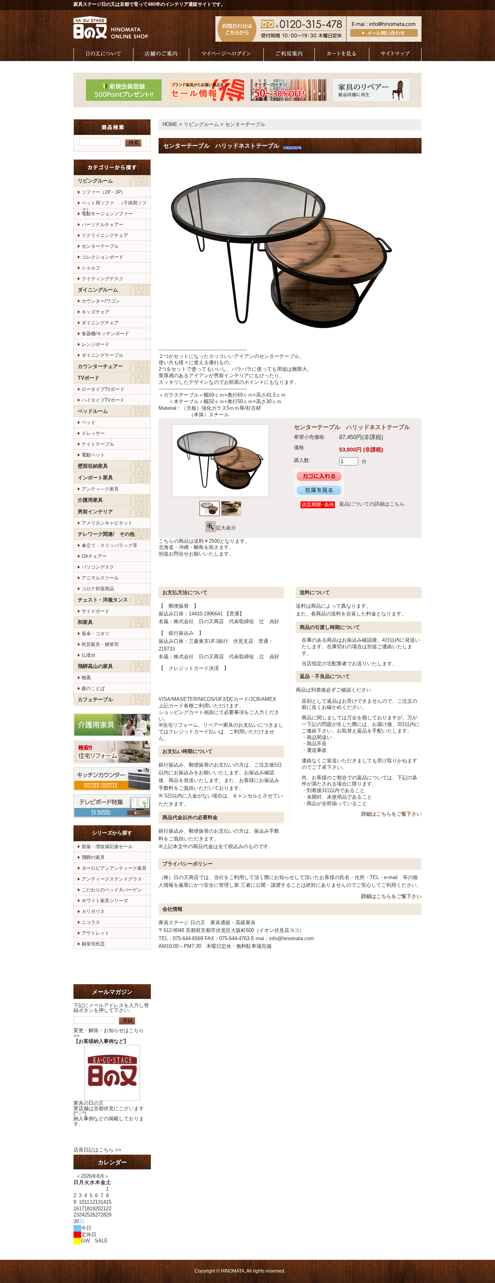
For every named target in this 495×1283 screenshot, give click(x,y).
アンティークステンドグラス (112, 879)
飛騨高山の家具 (95, 666)
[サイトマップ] (395, 57)
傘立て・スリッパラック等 (109, 545)
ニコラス (91, 922)
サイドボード (95, 611)
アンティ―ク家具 (100, 489)
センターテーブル (100, 246)
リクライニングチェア (105, 235)
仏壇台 (89, 655)
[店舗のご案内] (161, 57)
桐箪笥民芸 (93, 944)
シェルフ (91, 268)
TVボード (88, 378)
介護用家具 (90, 500)
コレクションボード (102, 257)
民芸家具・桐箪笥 (100, 644)
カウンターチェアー (100, 366)
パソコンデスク (98, 567)
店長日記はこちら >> (97, 1150)
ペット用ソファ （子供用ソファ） (114, 204)
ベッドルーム (93, 411)
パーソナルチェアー (102, 224)
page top (396, 572)
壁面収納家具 (93, 466)
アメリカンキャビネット (107, 523)
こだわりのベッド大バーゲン (112, 890)
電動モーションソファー (107, 213)
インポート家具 (95, 477)
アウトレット (95, 933)
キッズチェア (95, 312)
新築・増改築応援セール (107, 846)
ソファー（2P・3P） (104, 192)
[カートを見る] (342, 57)
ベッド (89, 422)
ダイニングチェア (100, 322)
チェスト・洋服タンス (103, 600)
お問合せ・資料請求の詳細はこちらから (112, 966)
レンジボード (95, 344)
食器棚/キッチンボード (105, 333)
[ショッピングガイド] (289, 57)
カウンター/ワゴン (101, 301)
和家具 (85, 622)
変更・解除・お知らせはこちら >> (108, 1032)
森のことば (93, 688)
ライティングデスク (102, 278)
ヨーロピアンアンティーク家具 (114, 868)
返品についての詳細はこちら (372, 504)
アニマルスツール (100, 578)
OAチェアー (94, 556)
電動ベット (93, 455)
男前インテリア (95, 512)
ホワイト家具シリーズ (105, 900)
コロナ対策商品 (98, 588)
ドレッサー (93, 433)
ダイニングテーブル (102, 355)
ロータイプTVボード (103, 389)
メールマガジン (112, 991)
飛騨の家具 (93, 857)
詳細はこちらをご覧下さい (391, 814)
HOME (170, 124)
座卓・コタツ (95, 633)
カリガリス (93, 911)
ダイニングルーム (98, 290)
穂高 (86, 677)
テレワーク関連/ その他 (106, 534)
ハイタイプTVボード (103, 400)
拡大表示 (226, 528)
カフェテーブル (95, 699)
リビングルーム (95, 181)
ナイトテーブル (98, 444)
